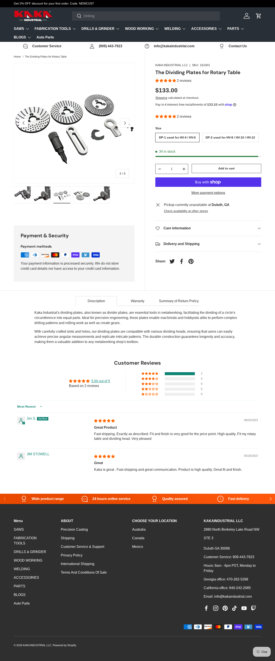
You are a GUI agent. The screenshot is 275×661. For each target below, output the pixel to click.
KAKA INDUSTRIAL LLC (171, 65)
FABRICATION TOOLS (53, 28)
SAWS (19, 28)
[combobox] (146, 16)
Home (17, 56)
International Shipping (77, 564)
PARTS (233, 28)
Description (96, 301)
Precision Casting (74, 529)
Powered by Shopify (64, 645)
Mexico (137, 546)
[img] (104, 421)
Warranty (137, 301)
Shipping (161, 97)
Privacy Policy (71, 555)
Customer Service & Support (82, 546)
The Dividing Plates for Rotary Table (46, 56)
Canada (138, 538)
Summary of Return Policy (179, 301)
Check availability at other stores (186, 211)
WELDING (172, 28)
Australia (139, 529)
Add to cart (226, 168)
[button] (166, 80)
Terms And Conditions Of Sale (84, 572)
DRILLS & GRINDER (98, 28)
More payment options (208, 193)
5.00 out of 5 (100, 381)
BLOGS (20, 37)
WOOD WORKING (139, 28)
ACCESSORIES (204, 28)
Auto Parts (45, 37)
